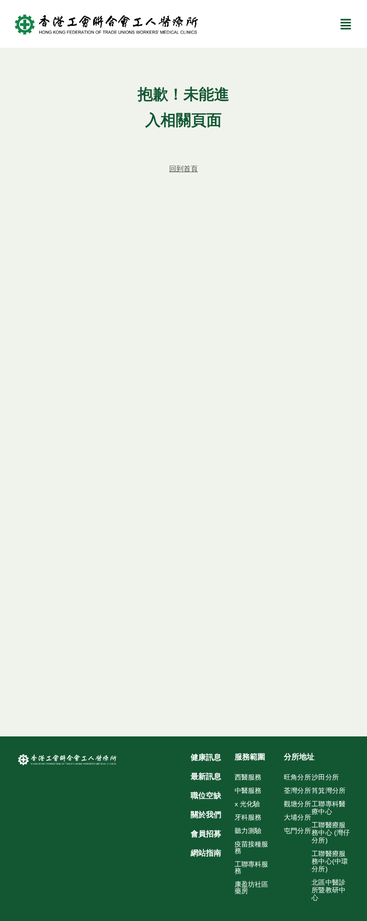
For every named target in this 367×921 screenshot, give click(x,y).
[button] (346, 24)
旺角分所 (297, 777)
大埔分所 (297, 817)
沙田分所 (325, 777)
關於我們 (206, 815)
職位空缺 (206, 795)
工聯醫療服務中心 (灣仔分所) (331, 832)
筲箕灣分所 (328, 790)
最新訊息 (206, 776)
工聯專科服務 (251, 867)
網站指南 (206, 853)
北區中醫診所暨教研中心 (328, 889)
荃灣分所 (297, 790)
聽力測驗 (248, 830)
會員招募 (206, 834)
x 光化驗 (247, 804)
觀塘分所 (297, 804)
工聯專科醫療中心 (328, 807)
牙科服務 (248, 817)
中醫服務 (248, 790)
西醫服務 (248, 777)
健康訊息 (206, 757)
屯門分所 (297, 830)
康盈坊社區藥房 (251, 887)
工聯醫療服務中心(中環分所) (330, 861)
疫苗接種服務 (251, 847)
